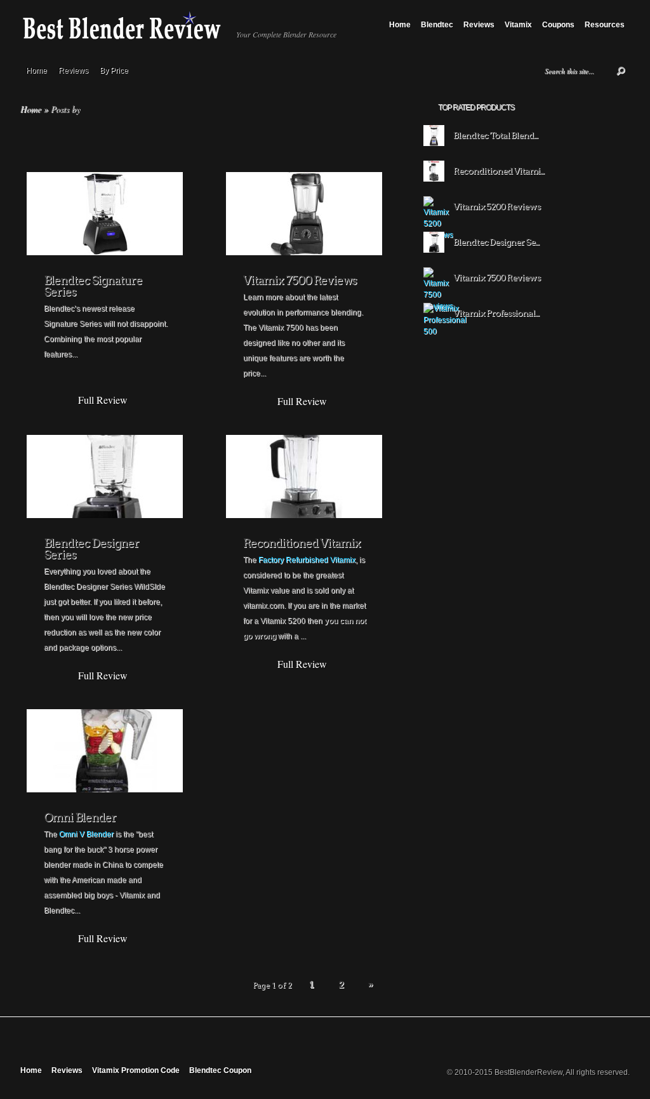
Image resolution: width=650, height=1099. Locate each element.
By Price (114, 70)
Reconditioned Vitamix (302, 543)
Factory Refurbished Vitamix (306, 560)
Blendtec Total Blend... (495, 135)
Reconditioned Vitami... (498, 171)
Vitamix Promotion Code (136, 1070)
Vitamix (518, 24)
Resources (605, 24)
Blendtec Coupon (220, 1070)
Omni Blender (80, 817)
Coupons (558, 24)
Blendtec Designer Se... (496, 242)
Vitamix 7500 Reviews (300, 280)
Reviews (478, 24)
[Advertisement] (527, 429)
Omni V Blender (86, 834)
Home (400, 24)
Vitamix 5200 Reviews (496, 206)
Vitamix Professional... (496, 313)
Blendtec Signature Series (93, 286)
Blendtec (437, 24)
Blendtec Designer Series (91, 548)
